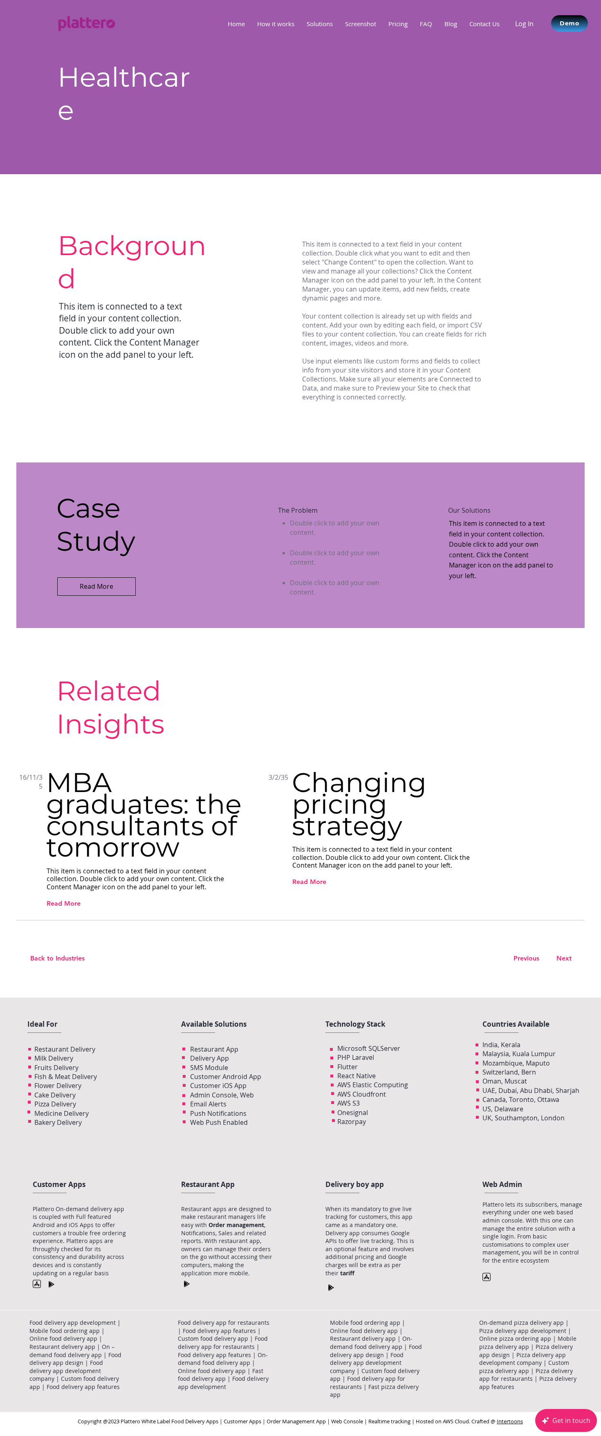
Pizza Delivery (55, 1103)
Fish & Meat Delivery (65, 1076)
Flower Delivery (57, 1085)
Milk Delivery (53, 1058)
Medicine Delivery (61, 1113)
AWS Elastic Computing (372, 1084)
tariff (347, 1273)
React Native (356, 1075)
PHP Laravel (355, 1057)
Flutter (347, 1066)
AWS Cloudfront (361, 1094)
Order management (236, 1225)
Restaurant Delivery (64, 1049)
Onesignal (352, 1112)
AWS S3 (348, 1103)
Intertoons (510, 1421)
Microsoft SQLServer (368, 1048)
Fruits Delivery (56, 1067)
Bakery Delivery (58, 1122)
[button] (319, 23)
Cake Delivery (55, 1094)
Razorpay (351, 1121)
